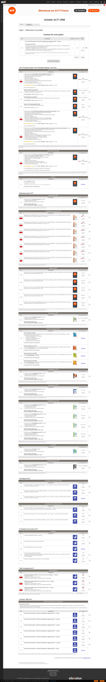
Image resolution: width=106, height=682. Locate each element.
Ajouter (83, 81)
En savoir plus (53, 680)
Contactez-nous (86, 657)
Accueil (48, 1)
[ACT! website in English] (104, 2)
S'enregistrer (98, 5)
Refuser (96, 680)
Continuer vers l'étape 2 (53, 61)
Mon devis (83, 498)
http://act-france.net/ (45, 678)
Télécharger (85, 1)
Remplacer (83, 184)
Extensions (72, 1)
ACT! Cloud (59, 1)
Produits (53, 1)
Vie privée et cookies (53, 674)
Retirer (82, 50)
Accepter (102, 680)
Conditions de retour (53, 673)
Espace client (92, 5)
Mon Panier (96, 1)
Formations (65, 1)
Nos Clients (78, 1)
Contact (90, 1)
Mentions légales (53, 672)
